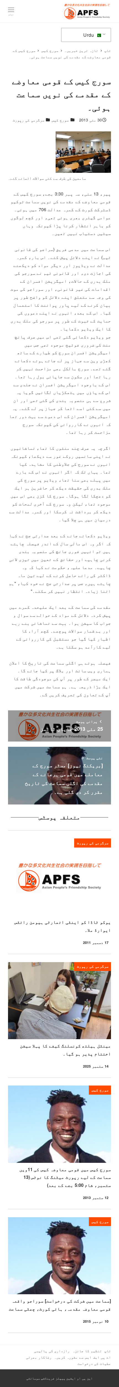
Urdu (89, 35)
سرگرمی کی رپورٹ (28, 120)
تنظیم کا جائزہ (87, 1350)
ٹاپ (107, 1350)
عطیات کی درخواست (94, 1363)
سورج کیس (60, 120)
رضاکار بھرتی (39, 1357)
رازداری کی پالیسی (52, 1350)
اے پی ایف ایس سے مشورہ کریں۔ (82, 1357)
